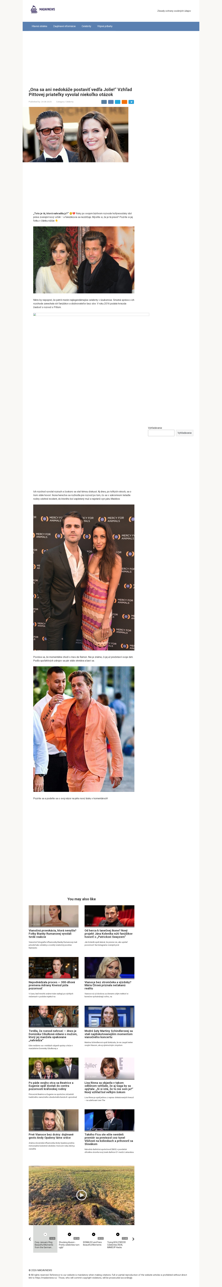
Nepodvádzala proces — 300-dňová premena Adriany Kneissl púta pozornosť (52, 985)
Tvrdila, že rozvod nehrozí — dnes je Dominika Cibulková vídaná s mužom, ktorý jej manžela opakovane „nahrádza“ (53, 1035)
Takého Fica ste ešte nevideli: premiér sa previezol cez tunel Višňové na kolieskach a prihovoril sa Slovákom (109, 1139)
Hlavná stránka (39, 26)
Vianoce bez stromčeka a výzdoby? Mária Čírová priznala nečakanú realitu (108, 985)
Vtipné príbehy (105, 26)
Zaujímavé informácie (64, 26)
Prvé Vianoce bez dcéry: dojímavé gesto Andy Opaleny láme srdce (51, 1136)
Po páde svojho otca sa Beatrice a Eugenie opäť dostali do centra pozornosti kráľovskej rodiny (51, 1086)
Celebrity (86, 26)
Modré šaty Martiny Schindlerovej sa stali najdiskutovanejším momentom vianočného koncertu (109, 1034)
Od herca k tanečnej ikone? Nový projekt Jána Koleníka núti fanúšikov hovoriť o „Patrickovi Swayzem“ (108, 934)
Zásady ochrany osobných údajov (174, 11)
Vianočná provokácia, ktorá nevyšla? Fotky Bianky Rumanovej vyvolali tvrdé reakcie (52, 934)
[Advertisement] (111, 57)
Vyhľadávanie (155, 427)
